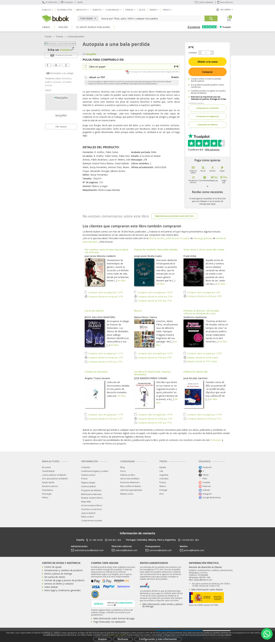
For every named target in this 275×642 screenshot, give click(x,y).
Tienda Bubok (48, 471)
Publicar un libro (127, 475)
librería (152, 238)
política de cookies (117, 635)
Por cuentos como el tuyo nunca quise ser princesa (106, 251)
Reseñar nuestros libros (92, 497)
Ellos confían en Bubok (130, 486)
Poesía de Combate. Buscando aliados (156, 249)
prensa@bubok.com (194, 550)
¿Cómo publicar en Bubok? (54, 475)
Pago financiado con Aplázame (109, 621)
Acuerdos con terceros (91, 509)
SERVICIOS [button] (81, 9)
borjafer (61, 115)
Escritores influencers (130, 482)
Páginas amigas (88, 482)
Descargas (47, 494)
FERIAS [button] (166, 9)
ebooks (161, 238)
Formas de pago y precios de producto (64, 580)
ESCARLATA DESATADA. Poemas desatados (152, 373)
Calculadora (47, 490)
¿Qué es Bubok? (206, 2)
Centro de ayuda (52, 566)
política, (49, 81)
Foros (123, 471)
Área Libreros (226, 2)
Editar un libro (87, 516)
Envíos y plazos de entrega (58, 573)
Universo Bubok (88, 486)
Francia (162, 482)
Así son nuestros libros (91, 505)
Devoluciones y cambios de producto (63, 570)
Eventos (97, 9)
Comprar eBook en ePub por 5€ (105, 296)
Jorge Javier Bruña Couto (148, 256)
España (162, 467)
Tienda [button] (153, 9)
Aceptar (102, 639)
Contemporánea (75, 36)
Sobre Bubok (51, 586)
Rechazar (123, 639)
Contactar (68, 2)
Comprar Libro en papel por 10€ (154, 292)
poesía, (58, 81)
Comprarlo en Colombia (207, 108)
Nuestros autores (50, 486)
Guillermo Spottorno (195, 317)
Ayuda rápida (48, 482)
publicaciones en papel (177, 238)
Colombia (163, 478)
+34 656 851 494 (190, 539)
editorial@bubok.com (126, 550)
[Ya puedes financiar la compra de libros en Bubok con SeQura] (113, 603)
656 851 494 (114, 539)
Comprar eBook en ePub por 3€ (154, 296)
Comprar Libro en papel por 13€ (154, 353)
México (162, 486)
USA (161, 471)
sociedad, (67, 81)
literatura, (67, 78)
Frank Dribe (189, 256)
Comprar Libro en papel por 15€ (105, 292)
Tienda (47, 36)
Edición (63, 27)
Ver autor (61, 126)
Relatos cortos (126, 494)
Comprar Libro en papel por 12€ (204, 353)
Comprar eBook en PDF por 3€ (154, 300)
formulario (216, 440)
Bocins (138, 310)
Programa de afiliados (91, 490)
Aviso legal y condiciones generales (62, 590)
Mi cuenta (46, 467)
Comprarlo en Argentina (207, 116)
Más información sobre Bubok (207, 589)
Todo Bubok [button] (86, 18)
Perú (161, 494)
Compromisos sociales (91, 520)
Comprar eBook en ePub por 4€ (204, 296)
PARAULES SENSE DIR (195, 371)
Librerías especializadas (131, 490)
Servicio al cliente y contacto (59, 583)
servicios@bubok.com (160, 550)
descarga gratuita (203, 238)
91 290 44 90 (51, 2)
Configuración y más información (158, 639)
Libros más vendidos (129, 478)
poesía (48, 85)
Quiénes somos (88, 475)
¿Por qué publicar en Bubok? (55, 478)
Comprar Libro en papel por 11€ (105, 353)
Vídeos (45, 497)
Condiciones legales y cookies (94, 471)
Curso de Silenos (94, 310)
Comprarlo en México (207, 124)
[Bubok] (55, 18)
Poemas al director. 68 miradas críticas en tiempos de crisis (201, 312)
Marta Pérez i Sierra (145, 317)
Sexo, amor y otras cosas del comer (203, 249)
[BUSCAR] (211, 18)
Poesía (59, 36)
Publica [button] (46, 9)
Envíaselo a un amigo (62, 73)
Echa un (59, 50)
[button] (224, 9)
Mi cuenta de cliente (54, 576)
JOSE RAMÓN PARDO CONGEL (150, 378)
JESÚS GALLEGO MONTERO (100, 317)
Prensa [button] (129, 9)
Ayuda (80, 2)
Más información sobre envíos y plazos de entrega (162, 605)
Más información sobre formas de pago (114, 618)
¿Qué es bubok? (88, 513)
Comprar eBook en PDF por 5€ (154, 357)
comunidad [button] (112, 9)
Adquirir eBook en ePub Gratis (202, 357)
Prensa (84, 478)
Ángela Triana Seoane (97, 378)
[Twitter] (66, 65)
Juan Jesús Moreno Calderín (100, 256)
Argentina (163, 475)
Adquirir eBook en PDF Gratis (201, 361)
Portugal (163, 490)
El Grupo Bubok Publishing (93, 27)
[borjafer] (61, 97)
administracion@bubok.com (89, 550)
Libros (46, 27)
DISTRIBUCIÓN (64, 9)
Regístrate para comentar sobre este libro (174, 216)
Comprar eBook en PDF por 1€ (105, 418)
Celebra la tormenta (96, 371)
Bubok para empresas (91, 494)
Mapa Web (86, 501)
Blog (142, 9)
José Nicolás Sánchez (195, 378)
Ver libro (121, 280)
